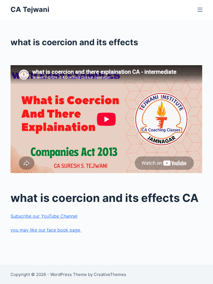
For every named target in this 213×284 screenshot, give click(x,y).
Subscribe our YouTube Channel (44, 216)
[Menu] (199, 9)
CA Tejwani (30, 9)
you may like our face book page (46, 230)
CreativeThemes (110, 274)
